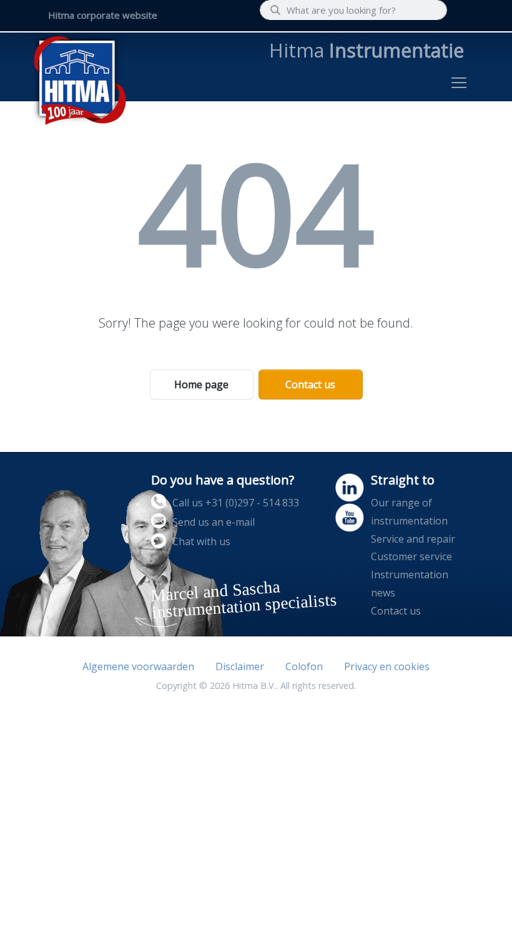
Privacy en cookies (387, 666)
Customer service (411, 556)
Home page (201, 384)
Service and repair (413, 539)
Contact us (310, 384)
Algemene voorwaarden (138, 666)
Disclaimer (239, 666)
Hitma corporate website (102, 15)
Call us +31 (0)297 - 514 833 (235, 503)
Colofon (304, 666)
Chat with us (201, 541)
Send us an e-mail (213, 522)
